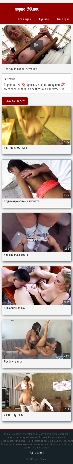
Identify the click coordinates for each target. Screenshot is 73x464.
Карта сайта (37, 452)
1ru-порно (63, 19)
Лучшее (44, 19)
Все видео (24, 19)
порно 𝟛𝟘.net (27, 9)
